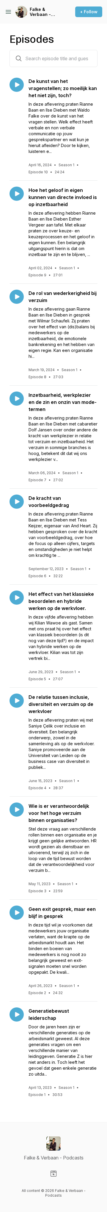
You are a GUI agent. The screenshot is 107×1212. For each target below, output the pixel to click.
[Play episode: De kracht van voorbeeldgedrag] (17, 502)
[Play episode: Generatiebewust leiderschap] (17, 1014)
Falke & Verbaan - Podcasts (40, 12)
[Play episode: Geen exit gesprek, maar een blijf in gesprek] (17, 913)
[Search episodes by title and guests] (19, 58)
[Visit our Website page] (53, 1174)
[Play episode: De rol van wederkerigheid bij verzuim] (17, 297)
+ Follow (88, 11)
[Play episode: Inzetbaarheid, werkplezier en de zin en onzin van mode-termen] (17, 399)
